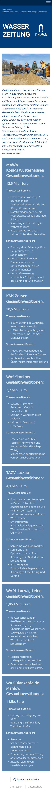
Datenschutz (35, 786)
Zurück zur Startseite (28, 779)
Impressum (16, 786)
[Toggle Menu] (48, 2)
